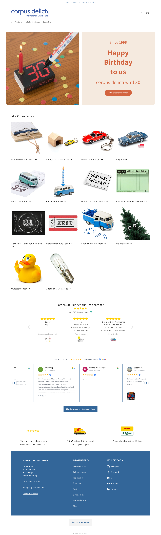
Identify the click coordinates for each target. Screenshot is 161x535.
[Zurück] (14, 383)
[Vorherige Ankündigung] (12, 2)
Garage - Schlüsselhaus (58, 159)
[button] (136, 12)
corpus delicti (83, 534)
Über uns (77, 483)
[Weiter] (147, 383)
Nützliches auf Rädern (92, 243)
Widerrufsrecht (80, 500)
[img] (80, 308)
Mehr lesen (21, 396)
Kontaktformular (30, 493)
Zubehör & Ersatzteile (57, 288)
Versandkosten (80, 466)
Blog (75, 506)
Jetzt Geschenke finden (118, 93)
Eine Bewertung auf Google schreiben (80, 409)
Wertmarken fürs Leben (58, 243)
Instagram (115, 466)
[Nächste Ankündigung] (149, 2)
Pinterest (115, 489)
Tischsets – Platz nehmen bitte (26, 243)
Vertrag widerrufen (80, 522)
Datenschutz (79, 494)
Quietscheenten (19, 288)
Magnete (120, 159)
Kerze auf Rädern (55, 201)
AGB (75, 489)
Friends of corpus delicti (93, 201)
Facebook (115, 472)
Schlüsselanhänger (90, 159)
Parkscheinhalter (19, 201)
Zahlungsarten (79, 472)
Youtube (114, 483)
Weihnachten (122, 243)
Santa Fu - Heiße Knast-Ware (130, 201)
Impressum (78, 477)
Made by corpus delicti (22, 159)
